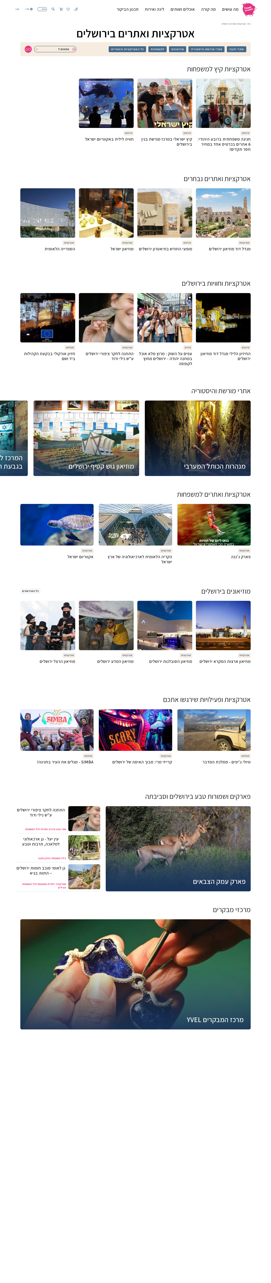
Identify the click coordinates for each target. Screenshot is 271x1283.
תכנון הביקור (128, 9)
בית (249, 23)
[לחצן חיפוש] (53, 9)
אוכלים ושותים (183, 9)
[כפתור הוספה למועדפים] (247, 82)
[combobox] (55, 49)
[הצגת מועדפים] (68, 9)
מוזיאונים (177, 49)
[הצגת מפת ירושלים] (76, 9)
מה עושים (230, 9)
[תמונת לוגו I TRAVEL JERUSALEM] (250, 9)
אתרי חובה (236, 49)
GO (28, 49)
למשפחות (157, 49)
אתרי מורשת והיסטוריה (206, 49)
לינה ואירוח (154, 9)
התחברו (42, 9)
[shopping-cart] (61, 9)
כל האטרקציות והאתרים (127, 49)
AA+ (17, 9)
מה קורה (208, 9)
